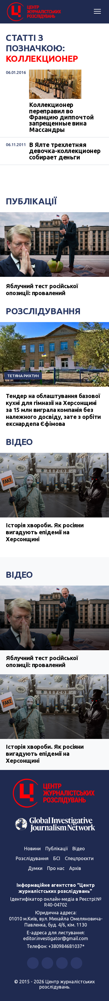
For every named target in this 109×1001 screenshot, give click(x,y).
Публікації (31, 201)
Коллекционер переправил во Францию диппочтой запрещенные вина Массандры (61, 117)
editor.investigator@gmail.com (55, 938)
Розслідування (43, 311)
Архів (75, 868)
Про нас (56, 868)
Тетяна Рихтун (23, 375)
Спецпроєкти (79, 858)
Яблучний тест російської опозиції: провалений (42, 289)
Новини (32, 848)
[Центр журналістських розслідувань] (33, 11)
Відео (19, 442)
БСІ (56, 858)
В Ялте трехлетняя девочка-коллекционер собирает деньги (65, 151)
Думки (35, 868)
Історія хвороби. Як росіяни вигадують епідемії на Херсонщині (45, 532)
